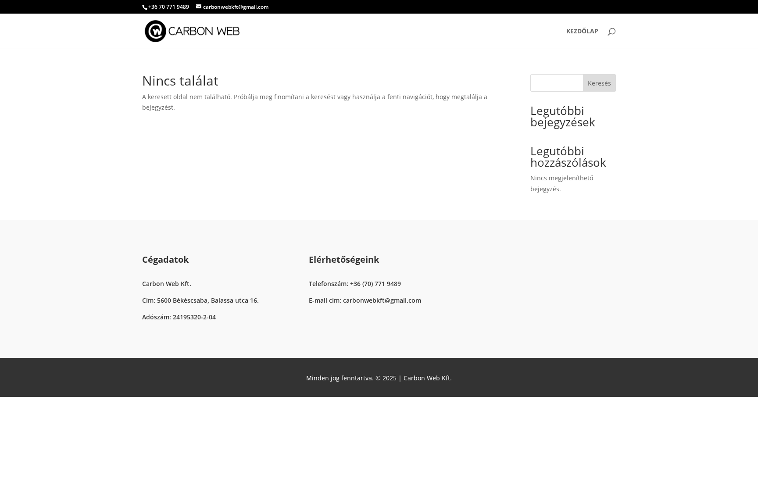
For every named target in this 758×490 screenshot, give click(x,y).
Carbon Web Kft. (428, 378)
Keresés (599, 83)
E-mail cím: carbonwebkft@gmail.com (365, 300)
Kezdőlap (582, 31)
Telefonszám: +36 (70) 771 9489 (355, 283)
